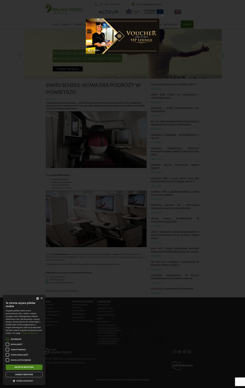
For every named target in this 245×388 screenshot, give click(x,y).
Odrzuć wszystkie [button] (24, 374)
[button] (24, 380)
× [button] (41, 298)
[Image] (122, 35)
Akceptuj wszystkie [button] (24, 367)
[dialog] (24, 340)
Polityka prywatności (29, 333)
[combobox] (37, 298)
